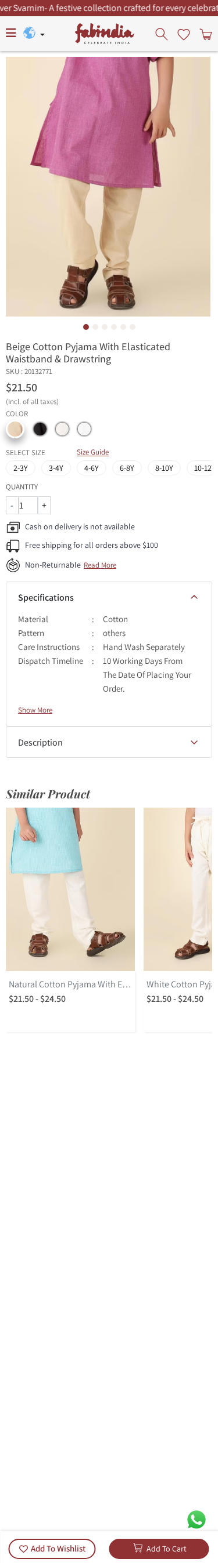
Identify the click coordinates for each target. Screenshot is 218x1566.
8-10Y (164, 468)
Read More (100, 565)
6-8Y (127, 468)
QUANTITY (22, 487)
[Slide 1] (86, 327)
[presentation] (162, 33)
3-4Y (56, 468)
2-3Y (20, 468)
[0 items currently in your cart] (204, 33)
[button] (15, 429)
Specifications (46, 597)
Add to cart (166, 1548)
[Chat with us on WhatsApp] (196, 1518)
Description (40, 742)
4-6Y (91, 468)
